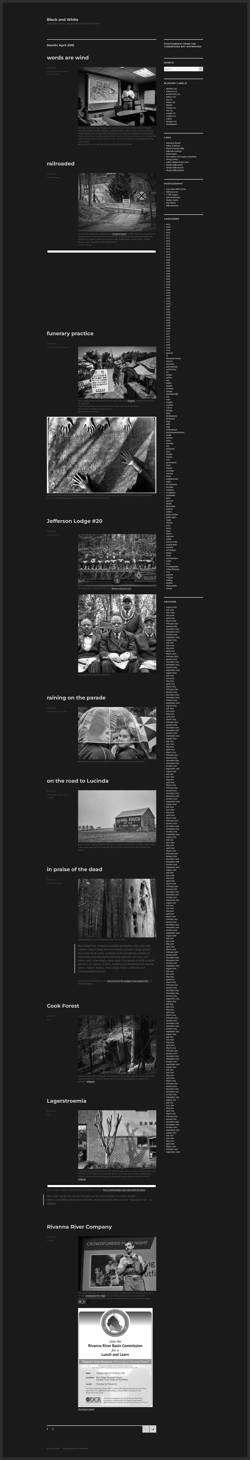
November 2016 (172, 927)
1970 (168, 233)
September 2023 (173, 703)
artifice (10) (171, 97)
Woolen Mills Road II (174, 168)
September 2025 (173, 637)
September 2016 (173, 933)
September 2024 (173, 670)
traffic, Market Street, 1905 (177, 162)
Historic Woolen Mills (175, 148)
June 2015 (170, 974)
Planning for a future (86, 1409)
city (167, 397)
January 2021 (171, 791)
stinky (168, 539)
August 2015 (171, 969)
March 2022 (171, 752)
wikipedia (82, 1179)
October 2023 (171, 700)
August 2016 (171, 936)
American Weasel (173, 143)
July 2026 (170, 610)
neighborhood (62, 71)
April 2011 (170, 1111)
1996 (168, 293)
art (167, 372)
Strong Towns (172, 159)
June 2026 (170, 613)
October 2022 (171, 733)
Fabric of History (173, 146)
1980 (168, 260)
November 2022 (172, 730)
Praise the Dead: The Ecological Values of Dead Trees (127, 981)
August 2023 (171, 706)
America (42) (171, 91)
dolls (168, 424)
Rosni (168, 528)
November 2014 (172, 993)
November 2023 (172, 697)
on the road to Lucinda (78, 781)
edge (168, 427)
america (169, 361)
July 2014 (170, 1004)
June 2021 (170, 777)
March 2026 (171, 621)
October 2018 (171, 864)
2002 (168, 312)
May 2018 (170, 878)
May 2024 (170, 681)
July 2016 (170, 938)
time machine (53, 74)
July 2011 (169, 1103)
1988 (168, 282)
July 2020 (170, 807)
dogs (168, 421)
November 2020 (172, 796)
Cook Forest (63, 1006)
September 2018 (172, 867)
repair (168, 520)
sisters (169, 534)
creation (169, 405)
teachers (169, 547)
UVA (168, 572)
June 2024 (170, 678)
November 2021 (172, 763)
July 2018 (170, 873)
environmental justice (175, 432)
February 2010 (172, 1149)
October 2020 (171, 799)
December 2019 (172, 826)
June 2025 (170, 645)
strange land (62, 795)
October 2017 (171, 897)
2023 (168, 350)
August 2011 (171, 1100)
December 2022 (172, 728)
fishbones (170, 449)
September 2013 (172, 1031)
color (168, 400)
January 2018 (171, 889)
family (168, 435)
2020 (168, 347)
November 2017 (172, 895)
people (169, 504)
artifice (169, 378)
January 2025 (171, 659)
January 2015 (171, 988)
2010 (168, 331)
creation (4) (171, 116)
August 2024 (171, 673)
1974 (168, 243)
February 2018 (172, 886)
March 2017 (171, 916)
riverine (50, 1241)
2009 (168, 328)
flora (49, 1115)
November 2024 (172, 665)
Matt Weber (171, 203)
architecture (171, 369)
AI (167, 356)
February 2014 (172, 1018)
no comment (171, 484)
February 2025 (172, 656)
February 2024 (172, 689)
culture (50, 347)
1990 (168, 285)
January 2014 (171, 1021)
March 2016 (171, 949)
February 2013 (172, 1051)
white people (171, 586)
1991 (168, 287)
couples (169, 402)
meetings (51, 71)
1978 (168, 254)
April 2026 (170, 618)
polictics (169, 509)
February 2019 (172, 854)
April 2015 (170, 979)
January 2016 (171, 955)
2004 (168, 317)
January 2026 (171, 626)
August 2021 (171, 771)
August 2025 (171, 640)
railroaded (61, 163)
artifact (169, 375)
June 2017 (170, 908)
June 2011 (170, 1105)
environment (171, 430)
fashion (169, 438)
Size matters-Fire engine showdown (181, 157)
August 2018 (171, 870)
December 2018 (172, 859)
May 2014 (170, 1010)
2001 (168, 309)
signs (66, 347)
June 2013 (170, 1040)
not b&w (169, 487)
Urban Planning (172, 569)
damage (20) (171, 121)
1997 (168, 295)
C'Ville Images (172, 195)
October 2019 (171, 832)
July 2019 (170, 840)
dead (56, 347)
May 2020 (170, 812)
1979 (168, 257)
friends (169, 457)
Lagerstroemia (66, 1101)
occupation (170, 493)
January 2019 (171, 856)
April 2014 (170, 1012)
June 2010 (170, 1138)
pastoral (169, 501)
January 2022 (171, 758)
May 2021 (170, 780)
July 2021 (170, 774)
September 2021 (172, 769)
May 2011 (170, 1108)
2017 (168, 342)
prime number (172, 514)
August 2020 (171, 804)
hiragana (131, 401)
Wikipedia (91, 1082)
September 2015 (172, 966)
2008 (168, 326)
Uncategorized (172, 566)
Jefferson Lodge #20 (74, 521)
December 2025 (172, 629)
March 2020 (171, 818)
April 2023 (170, 717)
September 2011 (172, 1097)
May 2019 (170, 845)
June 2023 (170, 711)
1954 (168, 224)
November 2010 (172, 1125)
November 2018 (172, 862)
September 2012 (172, 1064)
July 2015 (170, 971)
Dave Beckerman (173, 197)
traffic (168, 561)
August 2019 (171, 837)
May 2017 (170, 911)
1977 (168, 252)
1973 (168, 241)
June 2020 (170, 810)
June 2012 (170, 1073)
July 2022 (170, 741)
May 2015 (170, 977)
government (171, 462)
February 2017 (172, 919)
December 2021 (172, 760)
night (168, 482)
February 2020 (172, 821)
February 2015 (172, 985)
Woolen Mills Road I (174, 165)
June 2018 (170, 875)
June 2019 (170, 843)
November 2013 (172, 1026)
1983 (168, 268)
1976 (168, 249)
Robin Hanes (171, 154)
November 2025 (172, 632)
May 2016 (170, 944)
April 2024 (170, 684)
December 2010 (172, 1122)
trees (60, 883)
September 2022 (173, 736)
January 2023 (171, 725)
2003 (168, 315)
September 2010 (172, 1130)
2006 (168, 323)
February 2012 (172, 1083)
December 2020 (172, 793)
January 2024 (171, 692)
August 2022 (171, 739)
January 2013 (171, 1053)
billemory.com (172, 192)
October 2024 (171, 667)
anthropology (171, 367)
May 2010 (170, 1141)
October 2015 (171, 963)
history (169, 468)
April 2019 (170, 848)
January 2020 (171, 823)
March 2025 (171, 654)
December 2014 (172, 990)
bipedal (169, 105)
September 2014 (172, 999)
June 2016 (170, 941)
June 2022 (170, 744)
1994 (168, 290)
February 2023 (172, 722)
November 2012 (172, 1059)
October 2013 (171, 1029)
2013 (168, 339)
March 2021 (171, 785)
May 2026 (170, 615)
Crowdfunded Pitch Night (95, 1296)
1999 (168, 301)
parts (61, 347)
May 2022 (170, 747)
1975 (168, 246)
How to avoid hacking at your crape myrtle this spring (124, 1190)
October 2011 (171, 1094)
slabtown (170, 536)
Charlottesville (53, 535)
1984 (168, 271)
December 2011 (172, 1089)
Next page (152, 1432)
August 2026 (171, 607)
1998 (168, 298)
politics (169, 512)
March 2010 (171, 1146)
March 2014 (171, 1015)
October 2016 (171, 930)
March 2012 (171, 1081)
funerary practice (70, 333)
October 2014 (171, 996)
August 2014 (171, 1001)
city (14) (169, 111)
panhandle (170, 495)
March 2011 (171, 1114)
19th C (168, 304)
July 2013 (169, 1037)
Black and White (62, 19)
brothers (169, 389)
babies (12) (170, 102)
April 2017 (170, 914)
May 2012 (170, 1075)
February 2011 (172, 1116)
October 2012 (171, 1062)
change (169, 391)
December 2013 (172, 1023)
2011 (168, 334)
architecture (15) (173, 94)
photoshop (170, 506)
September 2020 (173, 802)
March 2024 (171, 687)
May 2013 (170, 1042)
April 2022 (170, 750)
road (49, 795)
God (168, 460)
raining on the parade (76, 697)
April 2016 (170, 947)
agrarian (169, 353)
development (171, 124)
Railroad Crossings (174, 151)
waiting (169, 580)
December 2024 (172, 662)
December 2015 (172, 958)
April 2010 (170, 1144)
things (169, 553)
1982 (168, 265)
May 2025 (170, 648)
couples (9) (171, 113)
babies (168, 383)
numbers (170, 490)
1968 (168, 227)
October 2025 (171, 635)
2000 (168, 306)
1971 (168, 235)
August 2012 (171, 1067)
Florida (169, 454)
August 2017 (171, 903)
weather (63, 711)
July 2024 (170, 676)
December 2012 (172, 1056)
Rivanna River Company (79, 1227)
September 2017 (172, 900)
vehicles (169, 575)
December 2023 (172, 695)
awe (167, 380)
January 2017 (171, 922)
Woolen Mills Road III (175, 170)
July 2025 (170, 643)
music (168, 476)
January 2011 (171, 1119)
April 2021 (170, 782)
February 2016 (172, 952)
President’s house (119, 234)
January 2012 (171, 1086)
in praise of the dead (74, 869)
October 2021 (171, 766)
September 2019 (173, 834)
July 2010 (170, 1135)
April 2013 (170, 1045)
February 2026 (172, 624)
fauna (54, 883)
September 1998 (173, 1152)
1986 (168, 276)
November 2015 (172, 960)
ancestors (170, 364)
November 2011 (172, 1092)
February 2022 (172, 755)
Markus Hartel (172, 200)
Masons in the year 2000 (121, 588)
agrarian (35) (171, 89)
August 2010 (171, 1133)
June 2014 (170, 1007)
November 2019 (172, 829)
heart (168, 465)
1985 (168, 274)
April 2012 (170, 1078)
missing (169, 473)
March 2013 (171, 1048)
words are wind (68, 57)
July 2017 (170, 906)
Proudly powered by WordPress (75, 1448)
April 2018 (170, 881)
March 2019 (171, 851)
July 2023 (170, 708)
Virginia (169, 577)
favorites (169, 443)
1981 (168, 263)
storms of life (171, 542)
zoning (169, 588)
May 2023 (170, 714)
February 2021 (172, 788)
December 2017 (172, 892)
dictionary (170, 419)
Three (168, 556)
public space (171, 517)
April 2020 (170, 815)
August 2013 (171, 1034)
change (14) (171, 108)
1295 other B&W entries (176, 189)
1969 (168, 230)
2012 (168, 337)
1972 (168, 238)
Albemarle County (173, 358)
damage (169, 410)
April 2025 (170, 651)
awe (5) (169, 100)
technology (171, 550)
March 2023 (171, 719)
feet (167, 446)
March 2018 (171, 884)
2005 (168, 320)
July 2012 (170, 1070)
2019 (168, 345)
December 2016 (172, 925)
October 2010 (171, 1127)
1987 (168, 279)
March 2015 (171, 982)
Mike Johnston (172, 206)
